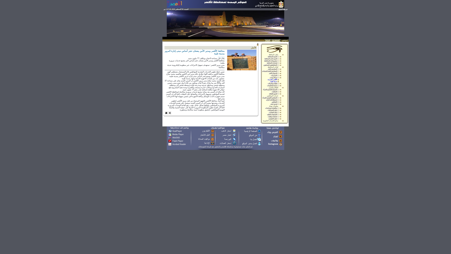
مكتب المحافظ (273, 55)
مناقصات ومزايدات (271, 108)
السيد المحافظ (272, 57)
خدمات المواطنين (272, 96)
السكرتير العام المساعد (269, 71)
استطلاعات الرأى (271, 100)
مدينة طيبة (273, 81)
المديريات (274, 75)
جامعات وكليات (272, 116)
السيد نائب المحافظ (270, 59)
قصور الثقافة (273, 94)
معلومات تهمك (273, 106)
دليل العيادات (273, 112)
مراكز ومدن (273, 77)
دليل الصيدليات (272, 110)
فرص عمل (273, 104)
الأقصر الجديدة (272, 79)
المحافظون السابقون (270, 65)
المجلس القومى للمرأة (269, 98)
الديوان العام (273, 73)
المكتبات (274, 92)
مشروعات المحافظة (270, 61)
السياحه (267, 40)
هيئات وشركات (272, 83)
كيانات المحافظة (273, 67)
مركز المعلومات (272, 85)
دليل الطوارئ (272, 119)
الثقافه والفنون (273, 87)
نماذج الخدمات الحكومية (270, 121)
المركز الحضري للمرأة (270, 89)
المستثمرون (275, 40)
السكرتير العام (272, 69)
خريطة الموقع (283, 9)
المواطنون (285, 40)
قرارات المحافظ (272, 63)
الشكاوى (274, 102)
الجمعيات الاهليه (272, 114)
